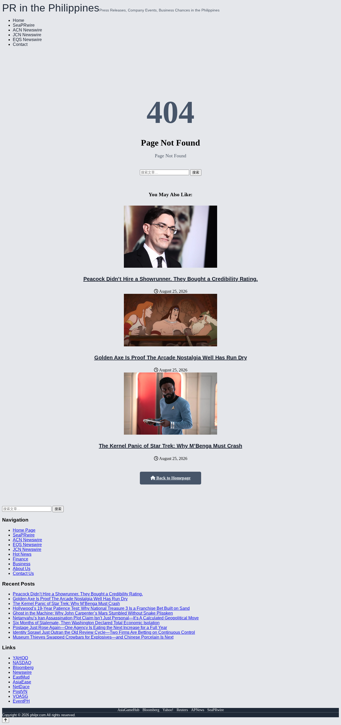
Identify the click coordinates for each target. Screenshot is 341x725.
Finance (20, 559)
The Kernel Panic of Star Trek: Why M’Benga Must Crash (170, 446)
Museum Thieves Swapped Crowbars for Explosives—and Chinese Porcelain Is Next (93, 637)
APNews (197, 710)
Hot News (22, 554)
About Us (21, 568)
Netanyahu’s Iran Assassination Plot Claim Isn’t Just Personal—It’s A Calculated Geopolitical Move (106, 618)
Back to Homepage (172, 478)
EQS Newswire (27, 39)
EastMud (21, 677)
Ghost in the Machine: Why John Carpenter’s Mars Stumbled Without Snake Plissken (93, 613)
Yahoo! (168, 710)
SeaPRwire (24, 25)
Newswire (22, 672)
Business (21, 564)
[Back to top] (5, 720)
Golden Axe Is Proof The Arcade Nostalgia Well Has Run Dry (170, 358)
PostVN (20, 691)
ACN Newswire (27, 30)
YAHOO (20, 658)
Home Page (24, 530)
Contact (20, 44)
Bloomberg (23, 667)
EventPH (21, 701)
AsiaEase (22, 682)
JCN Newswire (27, 35)
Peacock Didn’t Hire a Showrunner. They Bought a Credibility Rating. (170, 279)
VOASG (20, 696)
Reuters (182, 710)
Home (18, 20)
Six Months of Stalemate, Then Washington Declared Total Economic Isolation (86, 622)
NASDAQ (22, 662)
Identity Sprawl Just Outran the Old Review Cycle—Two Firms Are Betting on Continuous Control (104, 632)
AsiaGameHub (128, 710)
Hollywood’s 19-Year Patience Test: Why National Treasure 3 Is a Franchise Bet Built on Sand (101, 608)
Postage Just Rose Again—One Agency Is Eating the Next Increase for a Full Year (90, 627)
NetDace (21, 686)
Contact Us (23, 573)
